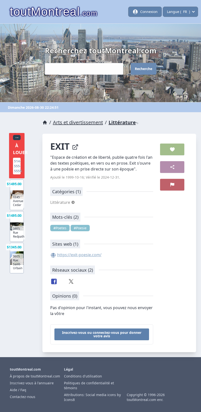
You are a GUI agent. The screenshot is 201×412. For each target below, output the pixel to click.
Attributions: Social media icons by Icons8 (92, 397)
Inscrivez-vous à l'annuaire (32, 383)
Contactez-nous (22, 396)
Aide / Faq (18, 390)
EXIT (61, 146)
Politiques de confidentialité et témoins (89, 385)
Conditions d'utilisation (83, 376)
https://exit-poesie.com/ (79, 254)
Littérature (122, 122)
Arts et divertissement (78, 122)
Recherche (143, 68)
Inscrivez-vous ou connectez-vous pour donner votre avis (101, 334)
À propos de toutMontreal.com (35, 376)
